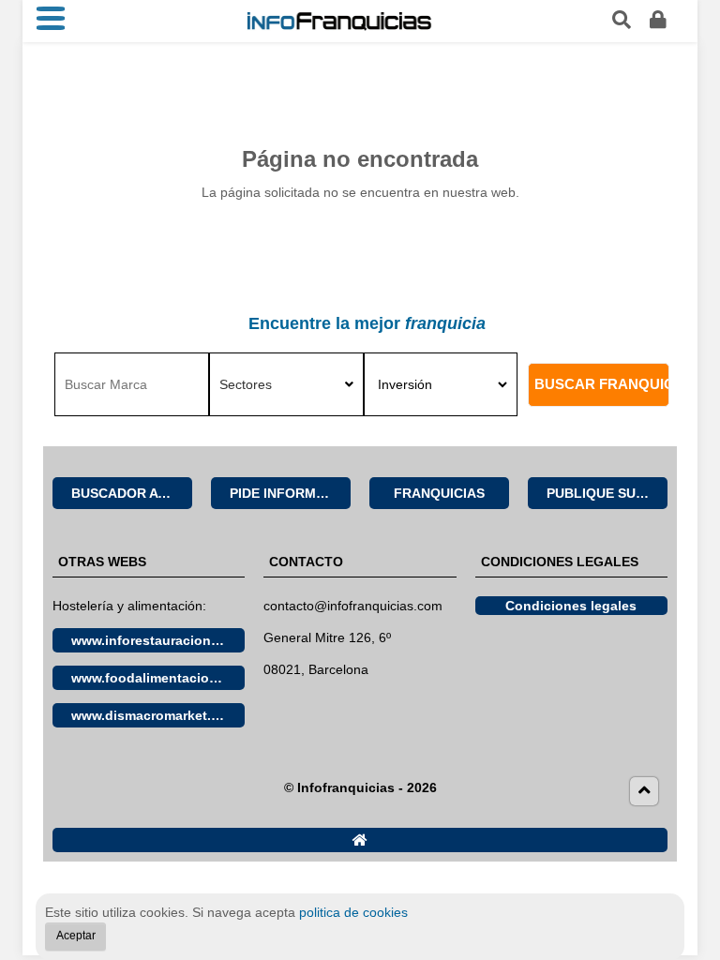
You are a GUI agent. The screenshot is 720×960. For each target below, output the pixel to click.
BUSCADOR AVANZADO (131, 493)
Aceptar (76, 935)
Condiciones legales (571, 605)
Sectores (245, 384)
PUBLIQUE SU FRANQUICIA (607, 493)
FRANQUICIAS (439, 493)
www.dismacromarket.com (154, 715)
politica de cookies (353, 912)
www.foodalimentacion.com (158, 677)
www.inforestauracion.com (156, 640)
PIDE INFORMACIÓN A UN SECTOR (290, 493)
